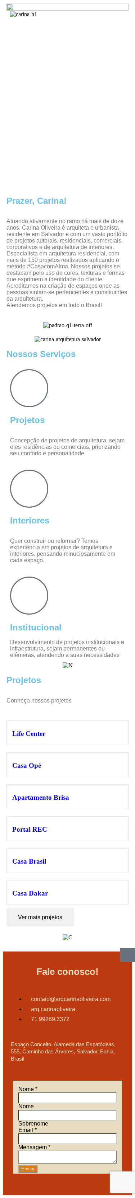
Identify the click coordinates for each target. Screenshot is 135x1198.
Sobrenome (33, 1124)
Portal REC (29, 829)
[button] (123, 14)
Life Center (28, 733)
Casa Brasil (29, 861)
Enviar (28, 1168)
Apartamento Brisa (40, 797)
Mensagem (34, 1147)
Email (27, 1130)
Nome (27, 1089)
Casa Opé (26, 765)
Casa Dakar (30, 893)
